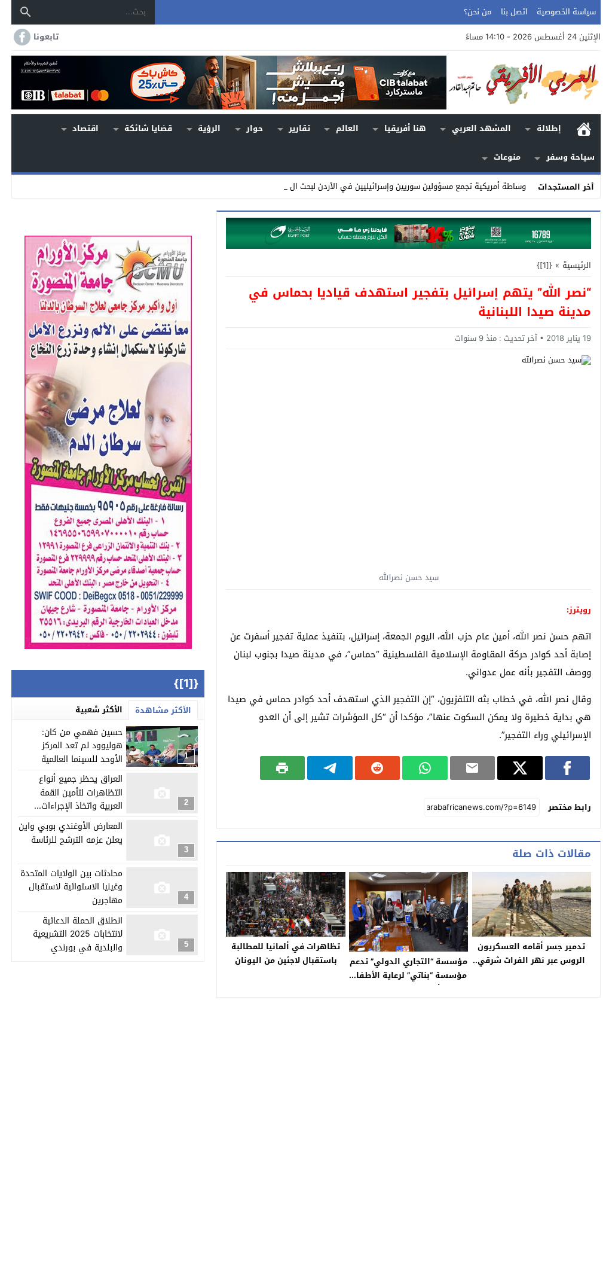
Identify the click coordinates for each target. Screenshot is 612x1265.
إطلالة (549, 128)
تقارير (299, 128)
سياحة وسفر (570, 157)
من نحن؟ (477, 11)
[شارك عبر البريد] (472, 768)
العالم (347, 128)
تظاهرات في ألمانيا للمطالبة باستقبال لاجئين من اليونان (285, 953)
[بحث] (25, 12)
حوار (254, 128)
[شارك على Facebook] (567, 768)
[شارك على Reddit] (377, 768)
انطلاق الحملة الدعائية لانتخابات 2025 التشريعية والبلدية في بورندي (78, 934)
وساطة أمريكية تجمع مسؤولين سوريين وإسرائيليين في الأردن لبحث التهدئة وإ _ (391, 186)
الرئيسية (584, 129)
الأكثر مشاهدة (163, 710)
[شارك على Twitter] (519, 768)
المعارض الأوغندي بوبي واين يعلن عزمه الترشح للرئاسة (71, 833)
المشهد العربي (481, 128)
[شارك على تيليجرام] (329, 768)
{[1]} (544, 265)
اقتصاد (85, 128)
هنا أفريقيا (405, 128)
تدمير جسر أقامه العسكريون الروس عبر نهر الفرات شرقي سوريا (531, 960)
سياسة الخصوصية (566, 11)
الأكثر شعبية (99, 709)
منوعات (507, 157)
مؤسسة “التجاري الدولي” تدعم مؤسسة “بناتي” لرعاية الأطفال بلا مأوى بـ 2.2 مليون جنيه (408, 975)
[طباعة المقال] (282, 768)
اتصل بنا (514, 11)
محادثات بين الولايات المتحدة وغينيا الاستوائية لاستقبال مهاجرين (71, 887)
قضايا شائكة (148, 128)
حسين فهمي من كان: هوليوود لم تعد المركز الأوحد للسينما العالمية (82, 745)
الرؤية (209, 128)
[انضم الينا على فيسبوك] (20, 37)
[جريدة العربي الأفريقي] (523, 82)
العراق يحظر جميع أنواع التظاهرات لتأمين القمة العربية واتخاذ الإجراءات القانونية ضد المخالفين (81, 799)
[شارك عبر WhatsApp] (424, 768)
